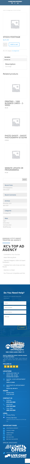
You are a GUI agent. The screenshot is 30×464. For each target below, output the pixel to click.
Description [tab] (7, 57)
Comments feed (7, 225)
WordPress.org (7, 227)
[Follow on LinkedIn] (14, 366)
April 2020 (5, 205)
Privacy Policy (10, 415)
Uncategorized (9, 10)
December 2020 (7, 203)
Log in (4, 221)
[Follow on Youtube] (17, 366)
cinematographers (7, 187)
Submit (22, 328)
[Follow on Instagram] (11, 366)
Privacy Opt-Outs (11, 417)
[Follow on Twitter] (8, 366)
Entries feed (6, 223)
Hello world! (6, 190)
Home (4, 10)
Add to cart (14, 44)
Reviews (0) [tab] (7, 59)
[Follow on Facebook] (5, 366)
